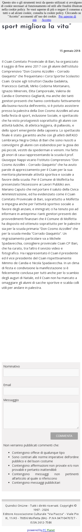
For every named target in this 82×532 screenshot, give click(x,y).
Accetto (46, 20)
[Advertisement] (41, 326)
